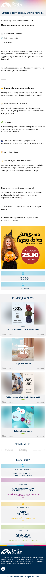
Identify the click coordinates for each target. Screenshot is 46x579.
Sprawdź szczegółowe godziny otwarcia (23, 540)
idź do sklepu (8, 335)
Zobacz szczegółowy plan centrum (23, 518)
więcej (39, 335)
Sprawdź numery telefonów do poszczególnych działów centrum (23, 494)
